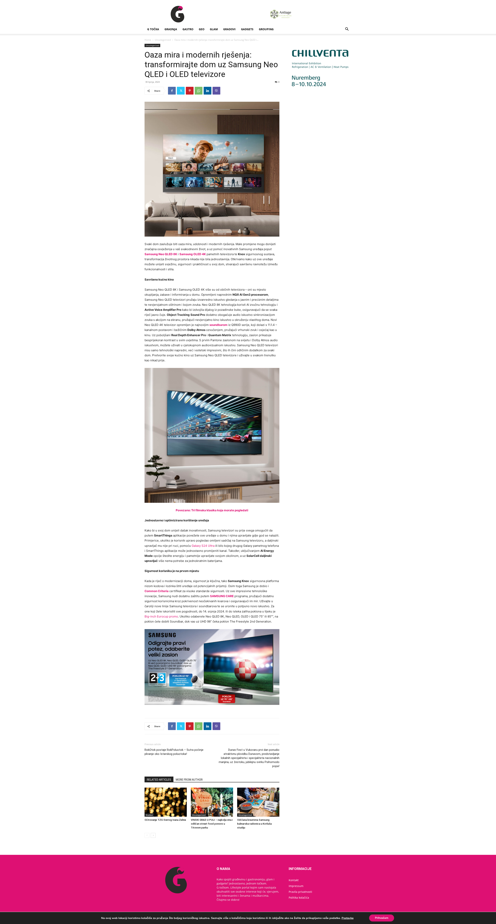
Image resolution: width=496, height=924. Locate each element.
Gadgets (247, 29)
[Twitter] (181, 91)
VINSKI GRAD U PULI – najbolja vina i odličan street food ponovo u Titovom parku (212, 823)
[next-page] (153, 835)
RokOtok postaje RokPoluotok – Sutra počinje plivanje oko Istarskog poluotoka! (174, 752)
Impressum (296, 886)
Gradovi (229, 29)
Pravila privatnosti (300, 892)
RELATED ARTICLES (159, 779)
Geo (201, 29)
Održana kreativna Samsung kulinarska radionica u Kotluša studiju (254, 823)
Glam (214, 29)
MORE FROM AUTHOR (189, 779)
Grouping (266, 29)
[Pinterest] (190, 91)
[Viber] (216, 91)
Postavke (348, 918)
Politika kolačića (299, 897)
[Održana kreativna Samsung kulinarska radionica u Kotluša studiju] (258, 802)
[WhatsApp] (198, 91)
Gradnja (170, 29)
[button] (346, 29)
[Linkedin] (207, 91)
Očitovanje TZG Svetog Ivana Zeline (165, 819)
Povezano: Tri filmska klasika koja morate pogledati (212, 510)
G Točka (153, 29)
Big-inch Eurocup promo (161, 616)
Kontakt (294, 880)
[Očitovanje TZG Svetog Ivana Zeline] (166, 802)
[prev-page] (147, 835)
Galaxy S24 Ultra (203, 546)
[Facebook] (172, 91)
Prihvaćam (381, 918)
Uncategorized (163, 39)
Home (148, 39)
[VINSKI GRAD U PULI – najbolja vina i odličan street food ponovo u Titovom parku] (212, 802)
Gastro (188, 29)
